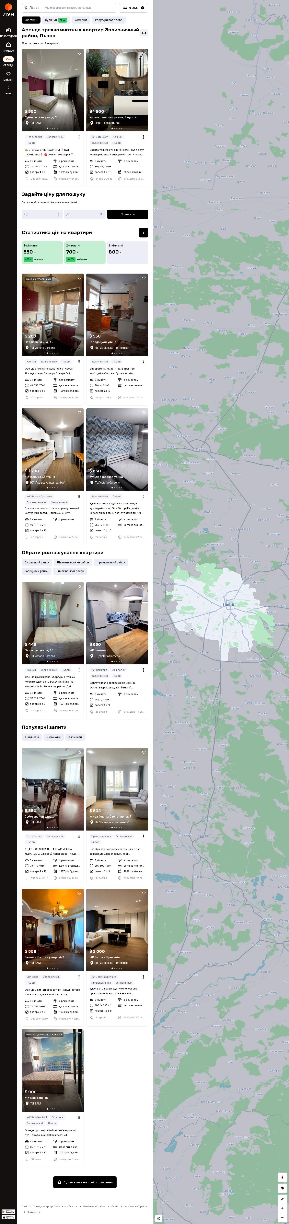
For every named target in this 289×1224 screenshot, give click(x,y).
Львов (31, 142)
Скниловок (119, 669)
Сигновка (32, 976)
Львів (114, 1206)
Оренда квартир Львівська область (55, 1206)
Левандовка (34, 136)
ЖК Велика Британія (39, 496)
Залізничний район (135, 1206)
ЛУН (24, 1206)
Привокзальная (36, 502)
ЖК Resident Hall (37, 1117)
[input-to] (84, 214)
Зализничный (55, 136)
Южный (117, 136)
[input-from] (42, 214)
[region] (221, 612)
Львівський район (94, 1206)
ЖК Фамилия (99, 669)
